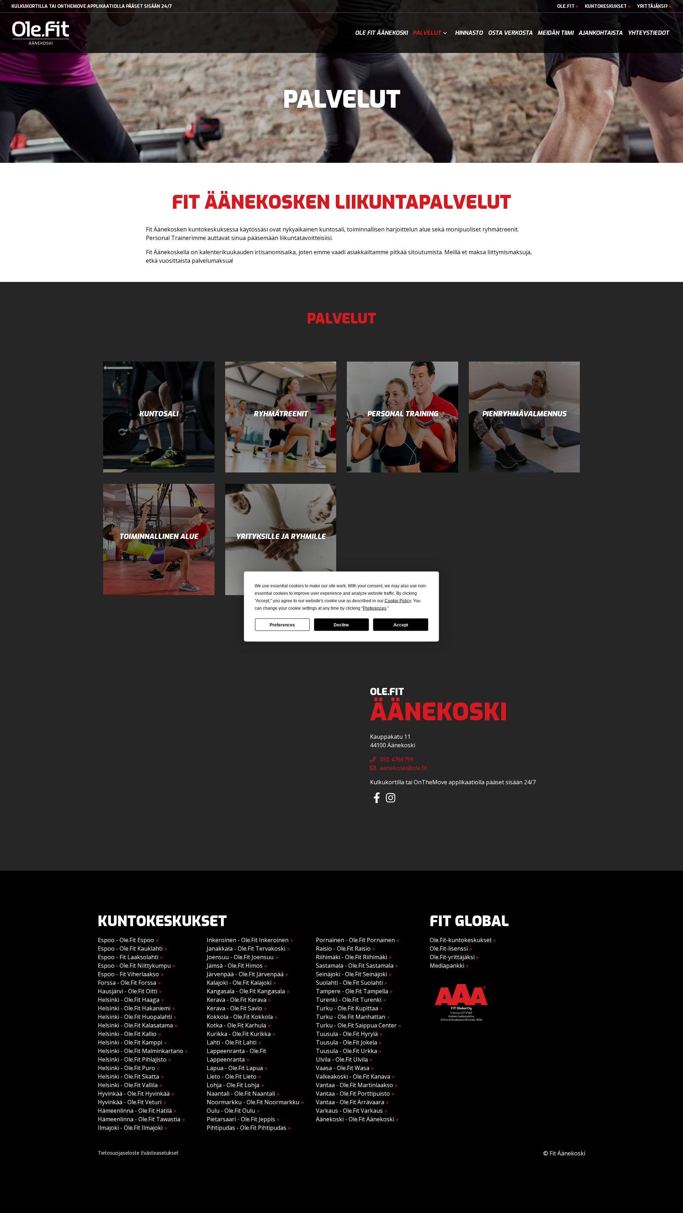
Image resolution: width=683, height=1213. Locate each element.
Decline (341, 624)
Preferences (282, 624)
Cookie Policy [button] (398, 600)
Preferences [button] (374, 608)
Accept (400, 624)
